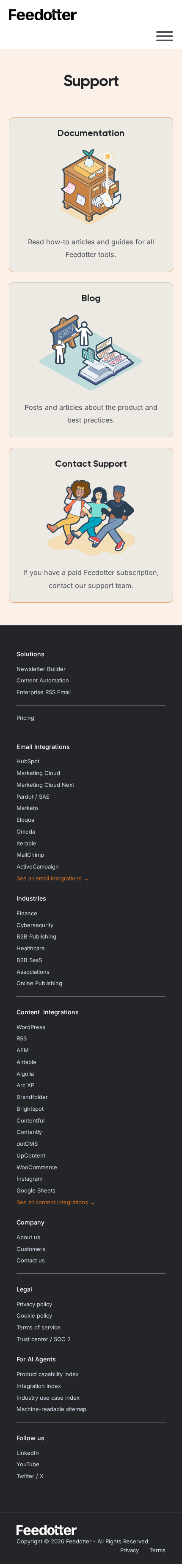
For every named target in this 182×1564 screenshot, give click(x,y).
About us (28, 1237)
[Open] (164, 36)
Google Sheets (36, 1190)
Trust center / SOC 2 (44, 1339)
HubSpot (28, 761)
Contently (29, 1132)
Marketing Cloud (38, 773)
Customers (31, 1249)
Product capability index (48, 1374)
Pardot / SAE (33, 797)
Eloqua (25, 820)
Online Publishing (39, 983)
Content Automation (43, 680)
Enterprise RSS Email (44, 692)
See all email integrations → (53, 878)
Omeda (26, 832)
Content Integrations (48, 1012)
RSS (22, 1038)
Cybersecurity (35, 925)
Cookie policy (34, 1316)
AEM (23, 1050)
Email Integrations (43, 746)
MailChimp (30, 855)
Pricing (25, 718)
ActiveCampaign (38, 867)
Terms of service (39, 1327)
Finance (27, 913)
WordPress (31, 1027)
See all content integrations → (56, 1202)
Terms (157, 1550)
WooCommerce (37, 1167)
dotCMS (27, 1144)
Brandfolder (32, 1097)
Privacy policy (34, 1304)
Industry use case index (48, 1398)
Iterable (26, 843)
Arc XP (25, 1085)
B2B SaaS (29, 960)
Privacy (129, 1550)
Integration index (39, 1386)
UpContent (31, 1155)
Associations (33, 972)
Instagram (29, 1179)
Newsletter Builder (41, 669)
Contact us (31, 1260)
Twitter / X (30, 1476)
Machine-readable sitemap (51, 1409)
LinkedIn (28, 1453)
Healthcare (31, 948)
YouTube (28, 1464)
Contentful (30, 1121)
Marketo (27, 808)
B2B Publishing (36, 936)
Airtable (26, 1062)
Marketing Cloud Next (45, 785)
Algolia (25, 1074)
